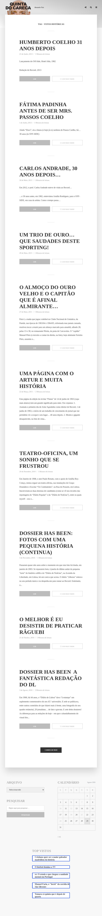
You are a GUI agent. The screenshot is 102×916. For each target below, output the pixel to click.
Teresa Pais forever (54, 7)
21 (82, 815)
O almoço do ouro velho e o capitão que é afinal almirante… (47, 296)
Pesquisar (25, 815)
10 (60, 809)
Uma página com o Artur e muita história (46, 379)
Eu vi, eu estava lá (73, 7)
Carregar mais (51, 750)
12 (71, 809)
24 (60, 821)
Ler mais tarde (68, 79)
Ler (34, 79)
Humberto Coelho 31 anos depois (50, 45)
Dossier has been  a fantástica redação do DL (50, 678)
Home (18, 7)
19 (71, 815)
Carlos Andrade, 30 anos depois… (48, 171)
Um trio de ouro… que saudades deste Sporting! (49, 241)
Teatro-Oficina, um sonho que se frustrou (48, 459)
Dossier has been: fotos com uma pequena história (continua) (46, 542)
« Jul (59, 837)
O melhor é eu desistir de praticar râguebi (50, 625)
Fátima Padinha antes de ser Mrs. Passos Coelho (45, 110)
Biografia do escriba (33, 7)
